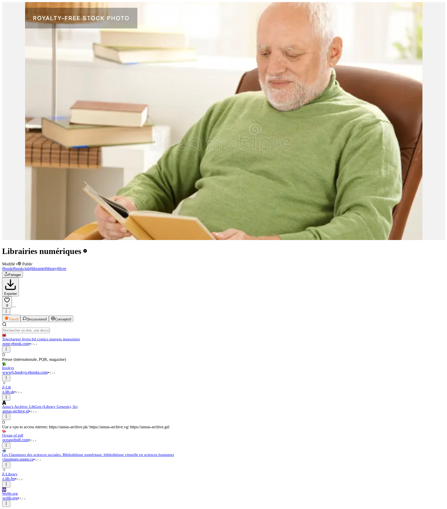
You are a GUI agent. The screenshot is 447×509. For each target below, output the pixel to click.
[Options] (6, 349)
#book (7, 268)
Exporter (10, 294)
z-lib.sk (8, 392)
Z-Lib (6, 387)
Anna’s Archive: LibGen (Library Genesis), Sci (40, 407)
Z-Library (10, 474)
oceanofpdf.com (15, 440)
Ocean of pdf (12, 435)
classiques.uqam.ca (17, 459)
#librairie (37, 268)
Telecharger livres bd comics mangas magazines (41, 339)
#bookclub (21, 268)
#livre (61, 268)
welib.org (10, 498)
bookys (8, 368)
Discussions (37, 319)
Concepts (63, 319)
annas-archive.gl (15, 411)
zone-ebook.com (15, 343)
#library (50, 268)
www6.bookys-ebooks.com (25, 372)
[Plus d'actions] (6, 311)
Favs (13, 319)
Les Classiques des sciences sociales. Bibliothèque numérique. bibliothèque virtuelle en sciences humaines (88, 455)
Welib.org (10, 493)
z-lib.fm (8, 478)
